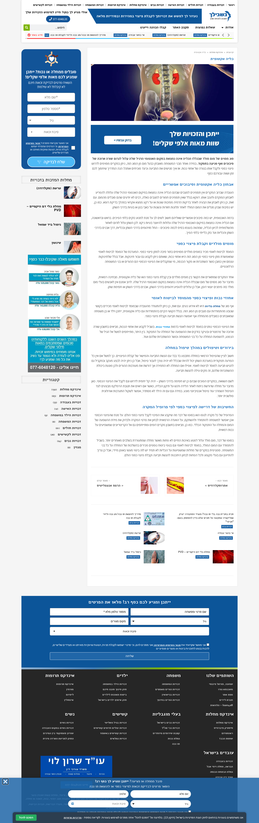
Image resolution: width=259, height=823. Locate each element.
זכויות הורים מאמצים (167, 689)
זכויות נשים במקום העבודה (58, 728)
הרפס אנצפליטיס (108, 485)
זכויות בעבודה (215, 5)
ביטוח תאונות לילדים (114, 694)
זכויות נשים (67, 722)
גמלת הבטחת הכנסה (221, 772)
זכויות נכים (157, 5)
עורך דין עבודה (224, 777)
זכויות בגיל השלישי (115, 722)
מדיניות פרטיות (73, 817)
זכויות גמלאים (118, 738)
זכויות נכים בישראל (168, 722)
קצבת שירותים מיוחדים (166, 733)
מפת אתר (227, 694)
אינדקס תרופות (117, 5)
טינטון (56, 224)
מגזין (77, 447)
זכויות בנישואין (171, 694)
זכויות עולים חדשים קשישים (110, 728)
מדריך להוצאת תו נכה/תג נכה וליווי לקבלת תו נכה (50, 35)
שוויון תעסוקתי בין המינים (58, 733)
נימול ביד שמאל (132, 552)
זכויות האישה (176, 5)
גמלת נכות (174, 738)
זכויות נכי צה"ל (171, 728)
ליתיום (70, 694)
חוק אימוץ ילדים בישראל (112, 700)
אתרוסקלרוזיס (218, 485)
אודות (229, 27)
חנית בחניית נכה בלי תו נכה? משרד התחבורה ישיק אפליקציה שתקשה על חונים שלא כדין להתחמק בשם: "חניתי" (205, 517)
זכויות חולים (195, 5)
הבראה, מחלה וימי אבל (220, 766)
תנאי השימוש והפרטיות (167, 645)
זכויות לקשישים (42, 5)
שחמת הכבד (226, 738)
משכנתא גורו (225, 689)
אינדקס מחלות (138, 5)
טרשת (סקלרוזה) (148, 35)
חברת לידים (226, 700)
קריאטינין (54, 242)
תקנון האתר (181, 27)
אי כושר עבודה (108, 35)
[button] (5, 781)
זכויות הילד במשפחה (68, 5)
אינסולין (69, 700)
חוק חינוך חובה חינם (115, 689)
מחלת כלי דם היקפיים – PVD (196, 35)
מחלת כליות (212, 306)
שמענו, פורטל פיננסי (221, 684)
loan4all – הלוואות (221, 705)
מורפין (70, 689)
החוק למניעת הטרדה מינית (58, 738)
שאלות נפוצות (205, 27)
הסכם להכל (26, 817)
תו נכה (176, 744)
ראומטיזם (227, 733)
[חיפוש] (27, 27)
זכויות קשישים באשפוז (113, 733)
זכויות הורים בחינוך (168, 700)
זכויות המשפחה (94, 5)
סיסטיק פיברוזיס (223, 728)
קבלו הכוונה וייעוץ (153, 27)
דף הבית (230, 52)
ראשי (231, 5)
